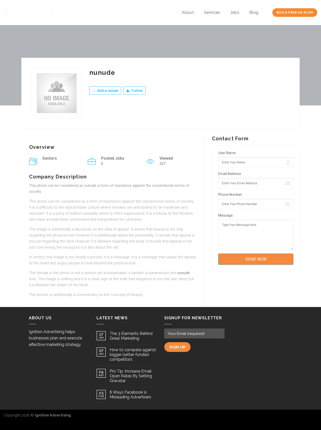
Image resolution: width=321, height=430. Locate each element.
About (188, 12)
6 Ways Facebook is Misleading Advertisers (130, 394)
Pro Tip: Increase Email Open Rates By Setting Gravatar (131, 376)
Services (212, 12)
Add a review (107, 91)
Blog (253, 12)
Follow (137, 91)
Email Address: (230, 174)
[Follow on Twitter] (305, 417)
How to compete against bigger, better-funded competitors (133, 354)
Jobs (234, 12)
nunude (183, 273)
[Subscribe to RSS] (313, 417)
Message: (225, 215)
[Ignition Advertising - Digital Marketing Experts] (29, 12)
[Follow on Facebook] (297, 417)
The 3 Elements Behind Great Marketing (131, 336)
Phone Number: (230, 195)
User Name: (227, 153)
